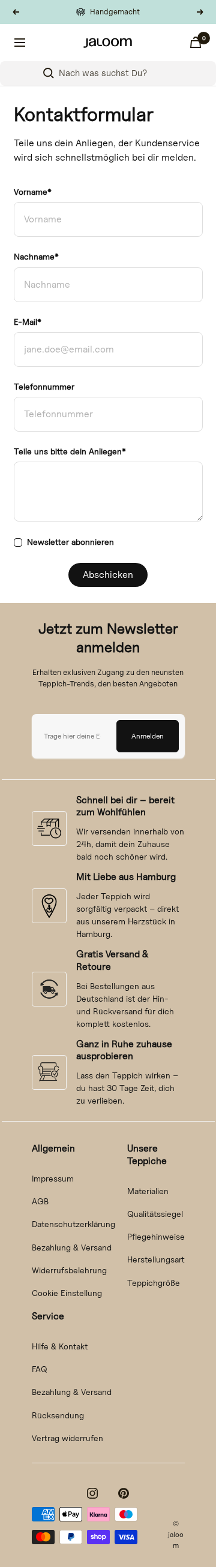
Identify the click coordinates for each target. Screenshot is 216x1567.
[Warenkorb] (196, 42)
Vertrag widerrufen (67, 1438)
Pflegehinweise (156, 1236)
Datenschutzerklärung (73, 1224)
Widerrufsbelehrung (69, 1270)
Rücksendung (58, 1415)
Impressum (53, 1178)
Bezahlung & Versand (72, 1247)
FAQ (39, 1369)
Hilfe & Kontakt (60, 1346)
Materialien (148, 1191)
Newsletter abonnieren (70, 542)
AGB (40, 1201)
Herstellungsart (156, 1259)
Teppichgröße (153, 1282)
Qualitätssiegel (155, 1214)
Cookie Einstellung (67, 1293)
